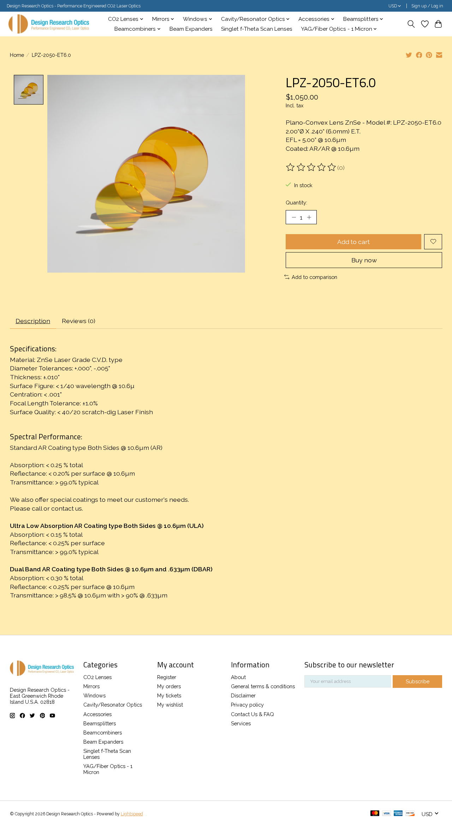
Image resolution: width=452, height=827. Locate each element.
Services (241, 723)
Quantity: (296, 203)
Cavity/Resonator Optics (112, 705)
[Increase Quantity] (309, 217)
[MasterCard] (375, 813)
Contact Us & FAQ (252, 714)
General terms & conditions (263, 686)
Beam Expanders (191, 29)
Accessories (97, 714)
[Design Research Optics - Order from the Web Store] (48, 24)
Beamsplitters (99, 723)
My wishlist (170, 705)
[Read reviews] (311, 167)
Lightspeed (132, 813)
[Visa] (386, 813)
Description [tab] (33, 321)
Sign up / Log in (427, 6)
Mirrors (91, 686)
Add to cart (353, 241)
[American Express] (398, 813)
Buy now (364, 260)
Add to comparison (314, 277)
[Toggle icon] (411, 24)
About (238, 677)
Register (166, 677)
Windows (94, 695)
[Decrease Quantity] (294, 217)
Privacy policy (247, 705)
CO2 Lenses (97, 677)
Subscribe (417, 681)
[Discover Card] (410, 813)
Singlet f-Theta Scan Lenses (256, 29)
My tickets (169, 695)
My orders (169, 686)
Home (17, 55)
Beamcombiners (102, 733)
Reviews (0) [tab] (78, 321)
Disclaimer (243, 695)
